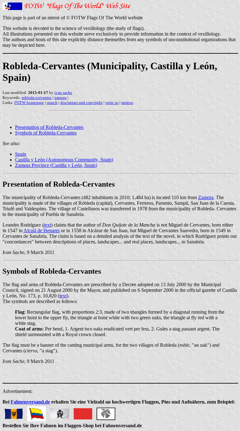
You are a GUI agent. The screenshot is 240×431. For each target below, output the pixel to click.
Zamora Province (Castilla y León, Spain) (56, 165)
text (47, 225)
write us (111, 102)
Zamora (205, 197)
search (52, 102)
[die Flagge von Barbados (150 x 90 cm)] (13, 412)
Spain (20, 154)
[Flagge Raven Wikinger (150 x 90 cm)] (106, 412)
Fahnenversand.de (30, 401)
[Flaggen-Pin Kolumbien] (37, 412)
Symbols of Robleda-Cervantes (46, 132)
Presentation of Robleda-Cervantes (49, 127)
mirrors (127, 102)
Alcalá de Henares (41, 230)
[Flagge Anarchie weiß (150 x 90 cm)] (60, 412)
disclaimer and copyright (81, 102)
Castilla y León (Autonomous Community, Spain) (64, 159)
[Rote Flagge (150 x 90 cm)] (83, 412)
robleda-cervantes (37, 97)
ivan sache (63, 92)
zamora (60, 97)
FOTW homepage (29, 102)
